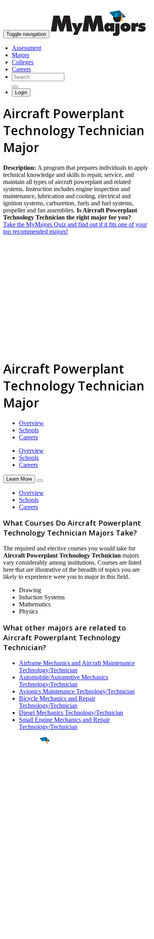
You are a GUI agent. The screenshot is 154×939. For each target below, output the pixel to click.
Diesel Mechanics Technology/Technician (71, 712)
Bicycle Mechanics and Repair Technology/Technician (57, 702)
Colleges (23, 62)
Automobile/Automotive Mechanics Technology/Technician (63, 681)
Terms (11, 929)
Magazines (16, 868)
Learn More (19, 479)
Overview (31, 423)
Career (23, 801)
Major (21, 767)
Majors (20, 55)
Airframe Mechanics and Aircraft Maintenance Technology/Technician (77, 666)
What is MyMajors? (28, 846)
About (13, 830)
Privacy (32, 929)
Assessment (26, 48)
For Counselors (22, 853)
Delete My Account (27, 875)
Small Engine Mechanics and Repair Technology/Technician (64, 723)
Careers (21, 69)
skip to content (135, 6)
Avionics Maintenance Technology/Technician (77, 691)
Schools (29, 430)
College (24, 784)
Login (21, 92)
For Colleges (19, 860)
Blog (9, 882)
